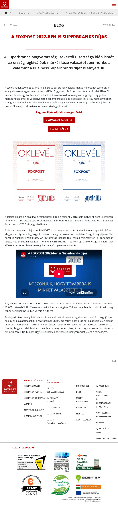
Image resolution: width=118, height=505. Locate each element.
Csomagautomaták (35, 398)
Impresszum (102, 385)
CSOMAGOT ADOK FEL (59, 120)
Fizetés (80, 413)
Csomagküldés (32, 385)
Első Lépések (53, 407)
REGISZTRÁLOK (59, 129)
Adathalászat (84, 419)
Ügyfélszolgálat (34, 410)
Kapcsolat (82, 407)
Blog (22, 12)
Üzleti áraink (54, 413)
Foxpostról (82, 385)
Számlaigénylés (33, 416)
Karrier (100, 422)
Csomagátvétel (33, 391)
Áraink (28, 404)
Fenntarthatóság (106, 438)
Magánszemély (45, 12)
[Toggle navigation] (114, 4)
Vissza (14, 25)
